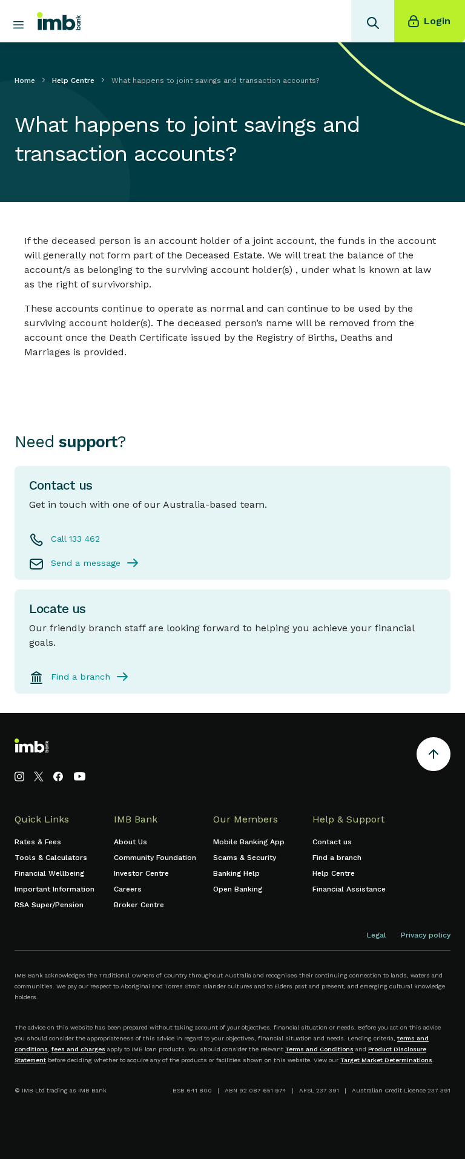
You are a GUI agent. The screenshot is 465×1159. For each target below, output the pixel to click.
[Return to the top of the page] (433, 756)
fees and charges (78, 1049)
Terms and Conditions (319, 1049)
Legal (376, 935)
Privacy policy (425, 935)
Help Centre (73, 80)
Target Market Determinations (386, 1060)
